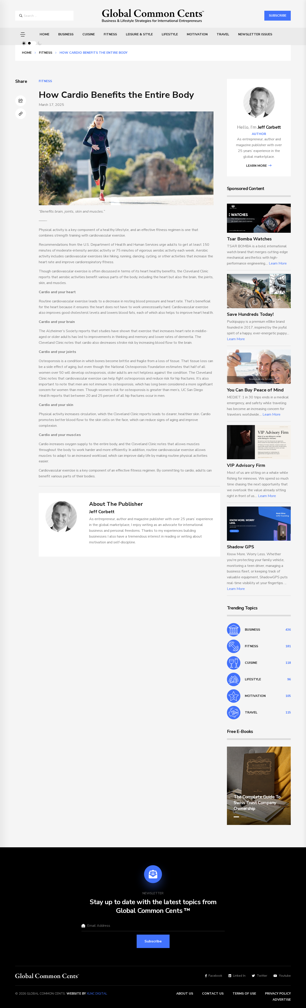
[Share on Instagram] (20, 100)
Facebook (215, 975)
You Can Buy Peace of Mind (255, 390)
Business (65, 34)
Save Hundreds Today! (250, 314)
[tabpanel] (259, 786)
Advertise (282, 999)
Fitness (110, 34)
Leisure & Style (139, 34)
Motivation (197, 34)
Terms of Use (244, 993)
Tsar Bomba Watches (249, 239)
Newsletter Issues (255, 34)
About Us (184, 993)
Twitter (262, 975)
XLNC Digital (97, 993)
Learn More (257, 166)
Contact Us (213, 993)
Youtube (285, 975)
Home (44, 34)
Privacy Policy (278, 993)
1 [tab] (236, 816)
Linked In (239, 975)
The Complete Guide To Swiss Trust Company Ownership (257, 803)
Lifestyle (170, 34)
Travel (223, 34)
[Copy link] (20, 113)
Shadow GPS (240, 547)
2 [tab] (244, 816)
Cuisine (88, 34)
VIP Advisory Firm (246, 465)
